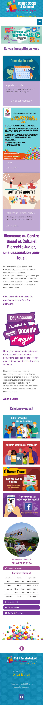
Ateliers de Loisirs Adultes (21, 212)
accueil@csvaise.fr (21, 687)
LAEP (9, 163)
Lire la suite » (13, 167)
